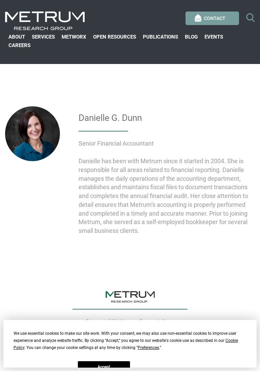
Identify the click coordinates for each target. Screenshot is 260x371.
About (16, 37)
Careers (19, 45)
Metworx (74, 37)
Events (213, 37)
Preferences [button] (148, 347)
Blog (191, 37)
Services (43, 37)
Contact (214, 18)
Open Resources (114, 37)
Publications (160, 37)
